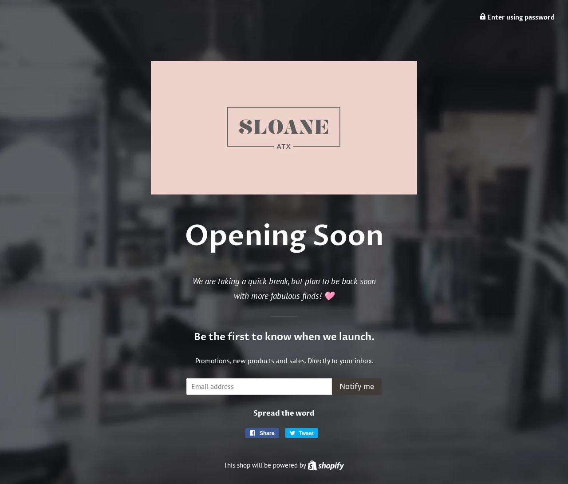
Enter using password (520, 17)
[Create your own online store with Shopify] (326, 465)
